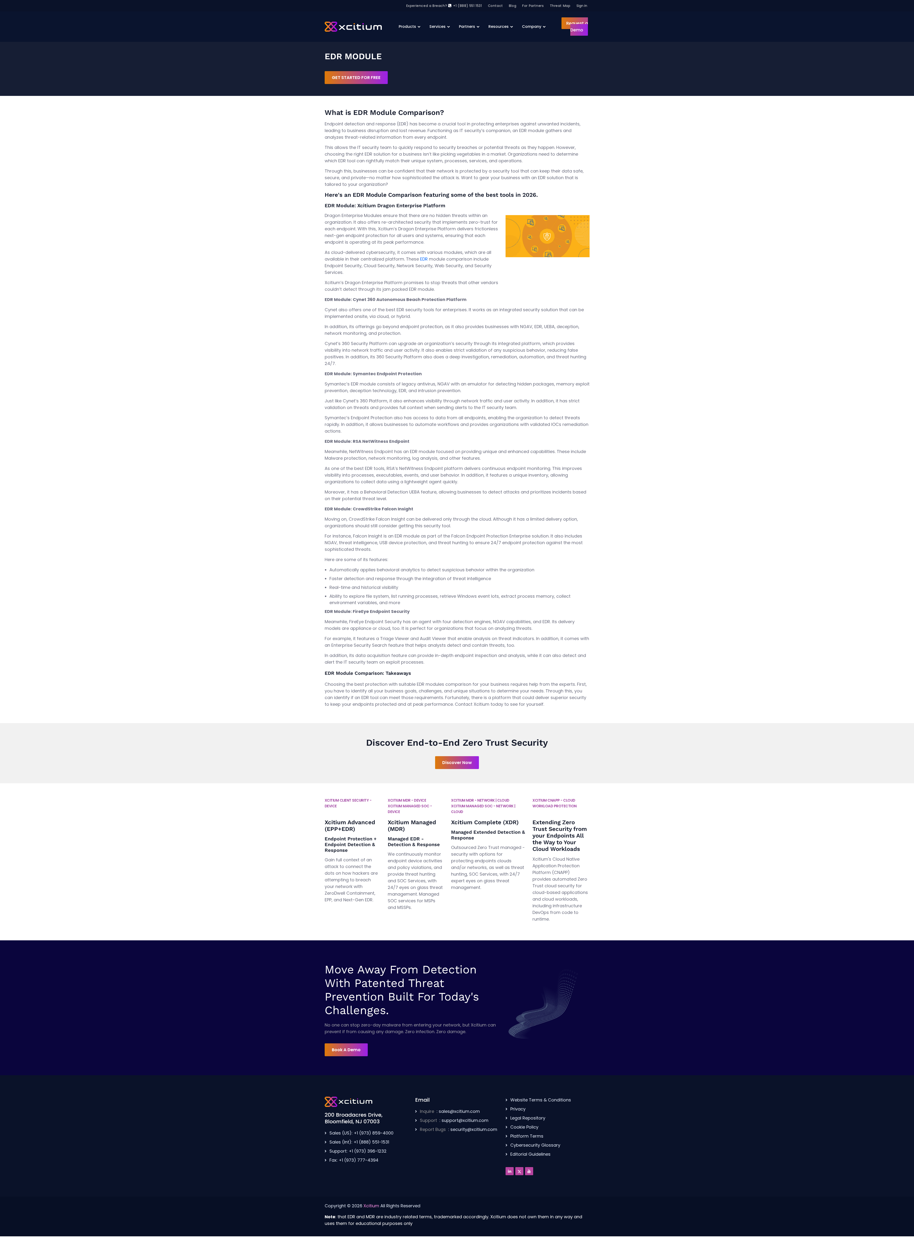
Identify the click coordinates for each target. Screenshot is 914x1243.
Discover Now (457, 762)
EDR (424, 259)
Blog (512, 5)
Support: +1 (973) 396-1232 (358, 1151)
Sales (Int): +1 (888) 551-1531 (359, 1142)
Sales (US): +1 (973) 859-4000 (361, 1133)
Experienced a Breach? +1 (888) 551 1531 (444, 5)
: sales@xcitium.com (450, 1111)
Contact (495, 5)
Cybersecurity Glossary (535, 1145)
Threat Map (560, 5)
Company (531, 26)
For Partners (533, 5)
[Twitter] (519, 1171)
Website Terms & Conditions (540, 1100)
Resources (498, 26)
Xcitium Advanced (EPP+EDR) (350, 825)
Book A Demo (346, 1050)
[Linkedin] (510, 1171)
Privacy (518, 1109)
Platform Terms (526, 1136)
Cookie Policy (524, 1127)
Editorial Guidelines (530, 1154)
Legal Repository (527, 1118)
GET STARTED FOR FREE (356, 77)
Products (407, 26)
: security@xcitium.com (458, 1129)
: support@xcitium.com (454, 1120)
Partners (467, 26)
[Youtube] (529, 1171)
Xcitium (371, 1206)
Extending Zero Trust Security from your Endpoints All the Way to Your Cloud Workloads (559, 835)
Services (437, 26)
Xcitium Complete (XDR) (485, 822)
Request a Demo (577, 26)
